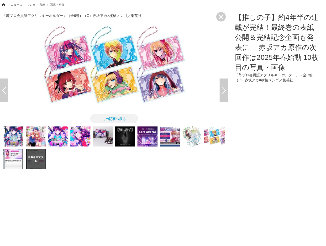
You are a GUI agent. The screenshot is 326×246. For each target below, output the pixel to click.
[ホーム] (3, 4)
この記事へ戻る (114, 118)
